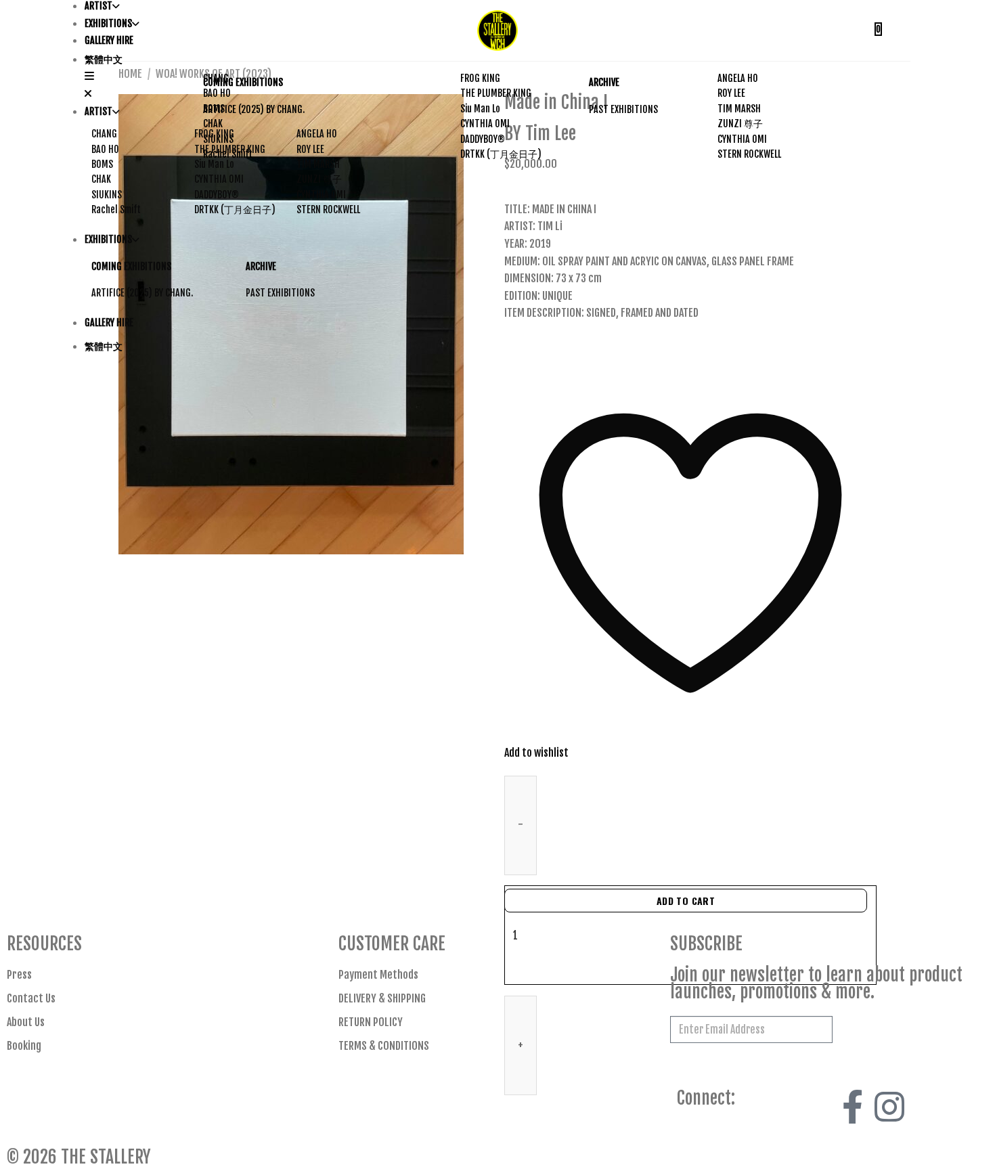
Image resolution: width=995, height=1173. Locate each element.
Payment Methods (378, 974)
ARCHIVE (604, 82)
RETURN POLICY (370, 1022)
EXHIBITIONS (108, 23)
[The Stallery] (497, 30)
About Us (26, 1022)
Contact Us (31, 998)
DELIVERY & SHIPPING (382, 998)
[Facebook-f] (853, 1107)
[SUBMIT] (853, 1031)
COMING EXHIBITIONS (243, 82)
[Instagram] (889, 1107)
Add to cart (686, 900)
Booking (24, 1046)
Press (19, 974)
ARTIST (98, 6)
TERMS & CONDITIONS (383, 1046)
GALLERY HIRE (109, 40)
